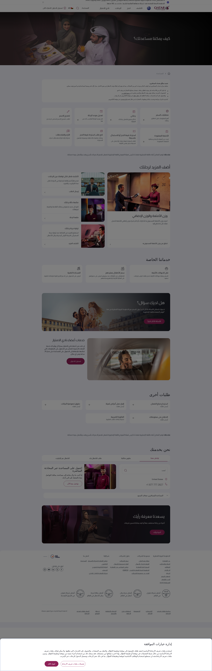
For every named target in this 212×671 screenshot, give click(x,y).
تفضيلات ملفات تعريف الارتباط (73, 664)
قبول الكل (51, 664)
